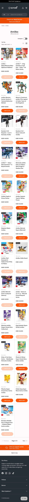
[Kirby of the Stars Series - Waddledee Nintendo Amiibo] (7, 347)
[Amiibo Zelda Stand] (22, 248)
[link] (6, 441)
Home (3, 25)
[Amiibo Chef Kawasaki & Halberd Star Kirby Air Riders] (7, 248)
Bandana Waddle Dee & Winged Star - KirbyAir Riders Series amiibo (7, 423)
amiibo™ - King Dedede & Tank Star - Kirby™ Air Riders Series (21, 66)
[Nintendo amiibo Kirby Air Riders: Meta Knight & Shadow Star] (22, 153)
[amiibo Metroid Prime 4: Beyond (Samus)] (7, 282)
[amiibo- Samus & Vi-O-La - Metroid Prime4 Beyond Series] (22, 282)
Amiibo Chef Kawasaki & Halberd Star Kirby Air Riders (6, 260)
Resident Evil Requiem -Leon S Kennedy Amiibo (6, 132)
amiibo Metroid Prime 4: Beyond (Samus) (6, 293)
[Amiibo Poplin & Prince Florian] (7, 186)
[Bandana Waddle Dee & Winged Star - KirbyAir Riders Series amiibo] (7, 411)
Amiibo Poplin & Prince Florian (6, 197)
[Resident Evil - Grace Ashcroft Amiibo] (22, 121)
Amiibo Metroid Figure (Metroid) (20, 229)
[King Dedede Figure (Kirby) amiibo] (22, 315)
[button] (26, 8)
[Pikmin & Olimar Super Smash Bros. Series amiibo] (22, 347)
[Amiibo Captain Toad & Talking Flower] (22, 186)
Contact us (17, 1)
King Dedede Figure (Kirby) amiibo (21, 326)
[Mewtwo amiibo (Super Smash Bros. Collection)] (7, 315)
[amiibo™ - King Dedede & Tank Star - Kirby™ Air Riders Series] (22, 54)
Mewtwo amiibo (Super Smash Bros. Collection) (7, 327)
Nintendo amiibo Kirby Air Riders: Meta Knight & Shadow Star (21, 165)
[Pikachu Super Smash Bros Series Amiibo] (7, 379)
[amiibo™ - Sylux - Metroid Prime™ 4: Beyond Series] (7, 153)
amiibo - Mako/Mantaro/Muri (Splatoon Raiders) (7, 65)
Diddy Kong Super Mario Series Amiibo (22, 390)
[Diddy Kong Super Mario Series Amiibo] (22, 379)
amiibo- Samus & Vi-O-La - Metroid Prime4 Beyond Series (21, 294)
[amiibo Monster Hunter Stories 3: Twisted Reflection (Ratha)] (7, 87)
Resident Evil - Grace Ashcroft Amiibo (20, 132)
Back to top (15, 453)
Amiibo (7, 25)
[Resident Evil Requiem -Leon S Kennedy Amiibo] (7, 121)
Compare (20, 38)
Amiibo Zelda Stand (21, 258)
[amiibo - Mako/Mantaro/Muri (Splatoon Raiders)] (7, 54)
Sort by (3, 42)
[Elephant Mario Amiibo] (7, 218)
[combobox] (14, 14)
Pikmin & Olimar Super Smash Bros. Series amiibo (21, 359)
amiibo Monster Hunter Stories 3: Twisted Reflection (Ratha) (6, 100)
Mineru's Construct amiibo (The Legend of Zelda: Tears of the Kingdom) (21, 100)
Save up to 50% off (14, 21)
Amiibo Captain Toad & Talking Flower (20, 198)
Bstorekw (7, 498)
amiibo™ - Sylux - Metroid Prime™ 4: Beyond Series (6, 164)
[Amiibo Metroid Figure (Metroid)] (22, 218)
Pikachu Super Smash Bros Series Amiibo (6, 390)
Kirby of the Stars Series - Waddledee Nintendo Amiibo (7, 359)
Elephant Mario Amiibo (5, 229)
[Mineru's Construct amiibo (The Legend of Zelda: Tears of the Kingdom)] (22, 87)
